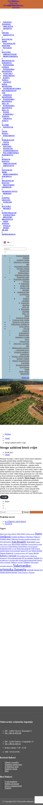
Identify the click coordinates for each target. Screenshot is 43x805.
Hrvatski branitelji (7, 218)
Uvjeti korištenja (11, 782)
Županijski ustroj (8, 66)
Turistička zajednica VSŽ (21, 553)
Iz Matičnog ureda (12, 767)
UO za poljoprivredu (14, 558)
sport (29, 551)
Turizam (30, 553)
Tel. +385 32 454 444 (13, 733)
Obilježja (8, 26)
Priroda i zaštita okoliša (6, 197)
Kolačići (8, 788)
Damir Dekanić (12, 534)
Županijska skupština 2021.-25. (8, 108)
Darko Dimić (21, 534)
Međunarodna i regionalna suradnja (10, 59)
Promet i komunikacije (20, 361)
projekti (14, 548)
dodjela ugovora (30, 534)
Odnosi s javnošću (12, 762)
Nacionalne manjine (8, 45)
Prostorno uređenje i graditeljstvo (9, 188)
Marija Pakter (16, 544)
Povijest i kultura (23, 269)
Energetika (9, 215)
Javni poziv (31, 542)
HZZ (7, 771)
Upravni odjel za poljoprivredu (27, 560)
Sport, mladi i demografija (24, 372)
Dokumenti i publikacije (20, 324)
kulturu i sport (7, 544)
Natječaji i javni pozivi (20, 322)
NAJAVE (8, 524)
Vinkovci (14, 562)
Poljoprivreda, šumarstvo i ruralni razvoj (22, 337)
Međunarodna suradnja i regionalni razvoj (20, 349)
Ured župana (5, 222)
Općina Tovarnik (33, 546)
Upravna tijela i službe (7, 122)
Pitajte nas (25, 378)
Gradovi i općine (23, 260)
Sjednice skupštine (7, 96)
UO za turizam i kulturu (31, 558)
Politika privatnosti (12, 784)
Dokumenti (9, 76)
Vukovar (26, 562)
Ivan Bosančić (19, 541)
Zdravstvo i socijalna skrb (8, 38)
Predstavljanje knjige (6, 549)
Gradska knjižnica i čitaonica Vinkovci (25, 537)
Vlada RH (20, 562)
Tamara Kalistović (6, 553)
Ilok (38, 539)
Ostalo (6, 226)
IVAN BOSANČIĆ (5, 542)
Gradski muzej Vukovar (9, 539)
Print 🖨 (4, 497)
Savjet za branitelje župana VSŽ (19, 551)
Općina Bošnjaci (13, 546)
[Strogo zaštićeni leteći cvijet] (5, 508)
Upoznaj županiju (7, 23)
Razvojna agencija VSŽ (26, 549)
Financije (8, 149)
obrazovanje (24, 544)
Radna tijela (6, 79)
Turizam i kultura (22, 359)
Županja (32, 572)
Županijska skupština (8, 70)
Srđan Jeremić (37, 551)
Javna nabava (5, 143)
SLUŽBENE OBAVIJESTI (15, 522)
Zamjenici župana (7, 115)
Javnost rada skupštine (24, 289)
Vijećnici (8, 74)
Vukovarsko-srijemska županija (15, 567)
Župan (6, 112)
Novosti (7, 146)
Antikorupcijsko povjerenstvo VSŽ (11, 91)
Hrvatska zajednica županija (27, 539)
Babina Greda (4, 534)
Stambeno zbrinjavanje (13, 765)
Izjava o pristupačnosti (13, 786)
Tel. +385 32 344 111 (13, 744)
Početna (8, 434)
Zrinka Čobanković (23, 572)
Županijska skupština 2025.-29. (8, 101)
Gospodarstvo (10, 151)
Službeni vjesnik (11, 769)
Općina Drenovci (23, 546)
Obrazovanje (10, 54)
